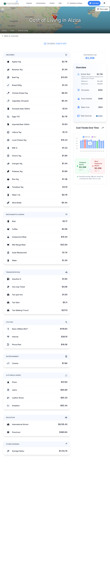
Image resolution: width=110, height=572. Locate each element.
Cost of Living (23, 30)
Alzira (12, 30)
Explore (4, 30)
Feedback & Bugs (76, 3)
